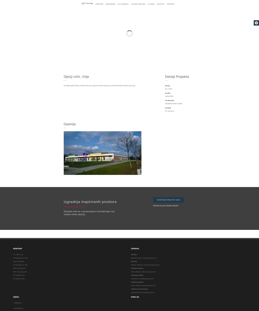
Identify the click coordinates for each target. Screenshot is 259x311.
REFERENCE (18, 308)
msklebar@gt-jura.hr (149, 258)
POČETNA (17, 303)
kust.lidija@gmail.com (146, 279)
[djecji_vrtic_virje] (102, 132)
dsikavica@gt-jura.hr (149, 272)
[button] (256, 23)
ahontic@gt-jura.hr (147, 292)
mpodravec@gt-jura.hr (152, 265)
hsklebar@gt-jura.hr (149, 285)
